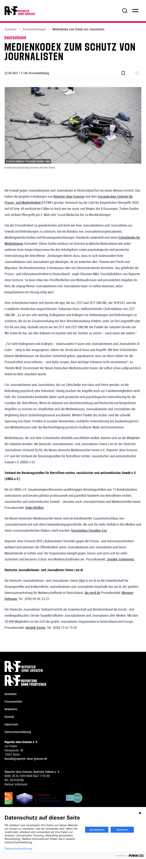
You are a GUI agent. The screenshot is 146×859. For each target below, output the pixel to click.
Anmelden (11, 694)
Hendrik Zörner (35, 627)
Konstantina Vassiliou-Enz (89, 530)
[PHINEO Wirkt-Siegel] (74, 798)
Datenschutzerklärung (18, 732)
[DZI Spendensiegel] (9, 798)
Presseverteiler (13, 701)
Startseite (10, 29)
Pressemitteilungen (34, 29)
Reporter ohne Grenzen (68, 196)
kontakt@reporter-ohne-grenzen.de (26, 759)
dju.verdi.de (92, 592)
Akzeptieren (96, 829)
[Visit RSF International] (73, 680)
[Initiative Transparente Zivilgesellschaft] (38, 798)
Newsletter (11, 709)
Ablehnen (122, 829)
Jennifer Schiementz (120, 559)
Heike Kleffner (34, 507)
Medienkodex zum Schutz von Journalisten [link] (78, 29)
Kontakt (9, 717)
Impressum (11, 724)
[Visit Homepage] (73, 666)
